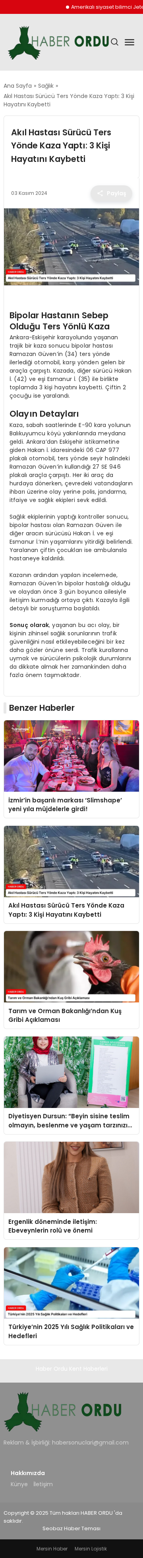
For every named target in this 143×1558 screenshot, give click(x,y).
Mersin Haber (52, 1548)
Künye (19, 1484)
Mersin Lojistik (91, 1548)
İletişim (43, 1484)
